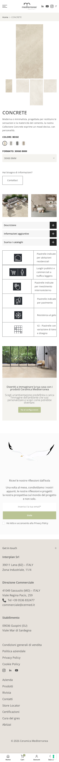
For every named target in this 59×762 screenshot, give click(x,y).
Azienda (7, 680)
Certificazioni (11, 712)
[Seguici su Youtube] (47, 6)
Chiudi (48, 340)
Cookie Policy (11, 664)
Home (5, 17)
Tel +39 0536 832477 (21, 600)
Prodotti (7, 686)
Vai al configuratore (29, 409)
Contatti (7, 699)
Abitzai (6, 724)
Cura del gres (11, 718)
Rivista (6, 692)
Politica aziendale (13, 651)
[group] (15, 207)
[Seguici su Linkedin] (42, 6)
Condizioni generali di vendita (22, 645)
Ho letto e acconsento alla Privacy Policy (27, 523)
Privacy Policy (11, 657)
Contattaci (12, 180)
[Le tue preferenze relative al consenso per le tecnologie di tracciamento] (53, 756)
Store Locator (11, 705)
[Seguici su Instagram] (51, 6)
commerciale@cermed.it (18, 605)
